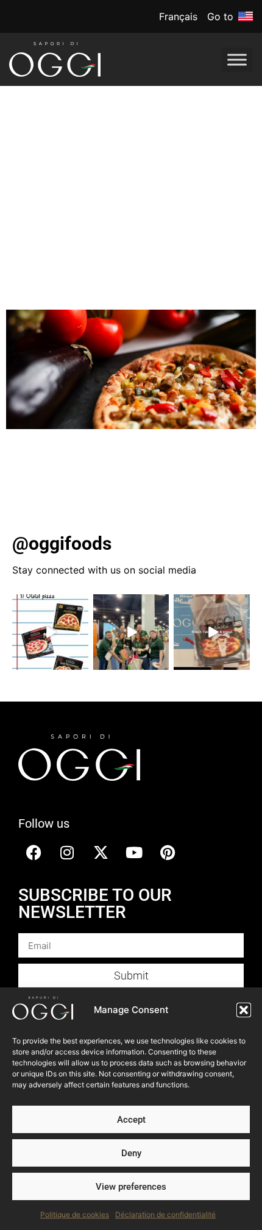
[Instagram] (67, 852)
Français (178, 16)
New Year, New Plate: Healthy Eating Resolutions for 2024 (129, 229)
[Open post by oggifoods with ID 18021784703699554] (212, 632)
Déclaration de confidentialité (165, 1214)
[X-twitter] (100, 852)
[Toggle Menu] (237, 59)
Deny (131, 1153)
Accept (131, 1119)
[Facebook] (33, 852)
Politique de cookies (74, 1214)
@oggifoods (62, 543)
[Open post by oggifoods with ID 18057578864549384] (131, 632)
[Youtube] (134, 852)
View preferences (131, 1186)
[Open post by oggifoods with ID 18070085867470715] (50, 632)
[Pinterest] (167, 852)
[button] (244, 1010)
